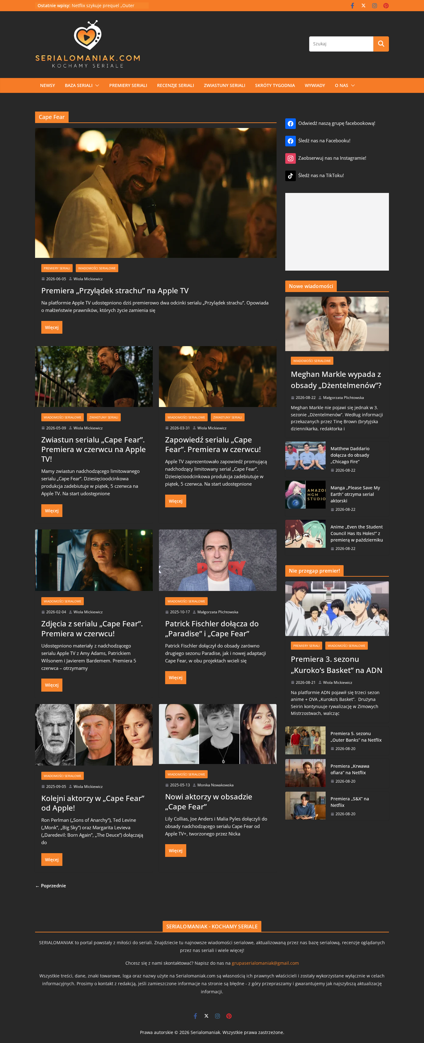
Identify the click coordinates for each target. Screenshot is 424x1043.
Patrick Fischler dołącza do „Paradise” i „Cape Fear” (212, 628)
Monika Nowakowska (215, 785)
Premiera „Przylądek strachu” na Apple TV (115, 290)
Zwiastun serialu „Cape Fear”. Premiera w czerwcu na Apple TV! (93, 449)
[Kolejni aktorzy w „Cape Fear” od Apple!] (94, 732)
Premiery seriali (128, 85)
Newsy (47, 85)
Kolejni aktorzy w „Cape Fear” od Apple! (92, 803)
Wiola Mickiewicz (88, 278)
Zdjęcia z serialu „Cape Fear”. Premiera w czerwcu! (92, 628)
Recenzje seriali (175, 85)
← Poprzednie (50, 885)
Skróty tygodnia (275, 85)
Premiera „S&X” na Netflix (350, 802)
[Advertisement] (337, 232)
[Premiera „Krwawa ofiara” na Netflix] (305, 773)
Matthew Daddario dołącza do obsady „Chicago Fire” (350, 455)
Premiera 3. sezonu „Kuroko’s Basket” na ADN (336, 664)
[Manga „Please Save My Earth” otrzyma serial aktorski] (305, 498)
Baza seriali (78, 85)
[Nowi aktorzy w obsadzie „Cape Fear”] (218, 731)
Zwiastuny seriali (224, 85)
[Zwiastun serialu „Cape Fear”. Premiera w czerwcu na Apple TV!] (94, 374)
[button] (95, 85)
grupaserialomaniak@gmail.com (265, 963)
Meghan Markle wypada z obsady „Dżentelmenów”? (336, 379)
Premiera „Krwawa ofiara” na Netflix (350, 769)
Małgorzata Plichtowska (217, 612)
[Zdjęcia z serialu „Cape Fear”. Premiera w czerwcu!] (94, 558)
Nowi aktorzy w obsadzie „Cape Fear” (208, 801)
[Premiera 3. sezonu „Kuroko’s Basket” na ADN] (337, 608)
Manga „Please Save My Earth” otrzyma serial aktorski (355, 494)
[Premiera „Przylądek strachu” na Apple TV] (156, 190)
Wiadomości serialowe (97, 268)
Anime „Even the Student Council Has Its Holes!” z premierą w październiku (357, 533)
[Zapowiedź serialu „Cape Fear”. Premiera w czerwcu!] (218, 374)
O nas (341, 85)
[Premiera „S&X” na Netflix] (305, 806)
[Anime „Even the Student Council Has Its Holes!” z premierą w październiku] (305, 537)
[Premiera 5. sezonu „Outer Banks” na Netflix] (305, 740)
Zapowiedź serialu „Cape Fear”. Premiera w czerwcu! (213, 444)
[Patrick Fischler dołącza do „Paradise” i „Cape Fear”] (218, 558)
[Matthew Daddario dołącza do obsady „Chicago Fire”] (305, 459)
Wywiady (315, 85)
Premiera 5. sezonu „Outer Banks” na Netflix (356, 736)
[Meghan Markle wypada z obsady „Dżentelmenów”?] (337, 324)
